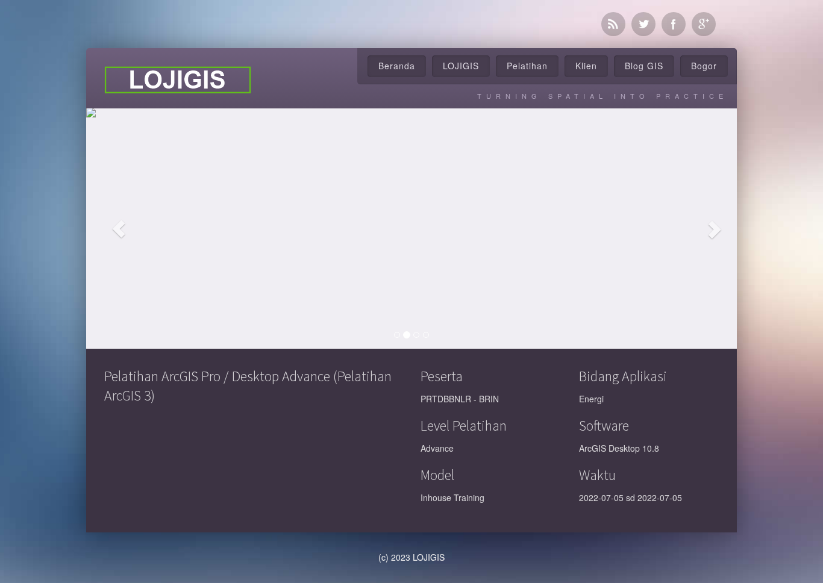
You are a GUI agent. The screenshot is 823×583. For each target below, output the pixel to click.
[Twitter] (643, 24)
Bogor (704, 66)
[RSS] (613, 24)
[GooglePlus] (704, 24)
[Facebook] (674, 24)
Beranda (396, 66)
